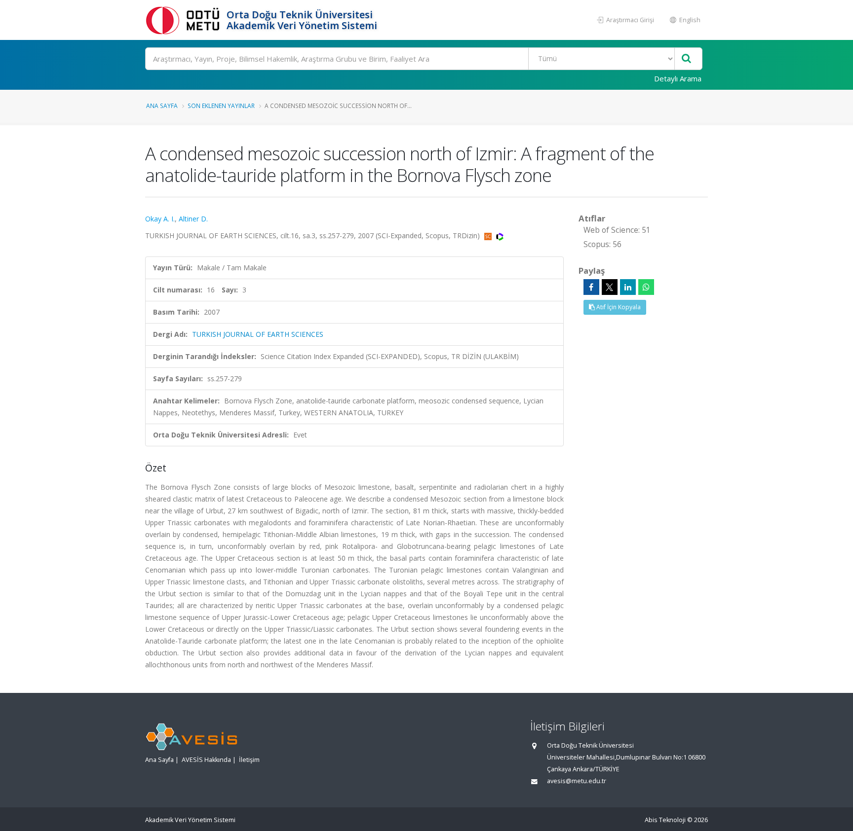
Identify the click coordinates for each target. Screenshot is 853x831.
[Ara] (686, 59)
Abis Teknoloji (665, 820)
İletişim (249, 760)
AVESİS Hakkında (206, 760)
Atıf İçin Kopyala (618, 307)
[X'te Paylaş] (610, 287)
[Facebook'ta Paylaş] (591, 287)
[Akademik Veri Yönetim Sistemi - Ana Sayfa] (184, 20)
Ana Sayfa (162, 105)
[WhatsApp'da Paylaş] (646, 287)
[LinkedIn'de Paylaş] (628, 287)
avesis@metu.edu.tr (576, 781)
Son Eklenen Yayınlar (221, 105)
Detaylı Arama (677, 78)
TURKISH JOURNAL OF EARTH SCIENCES (257, 334)
